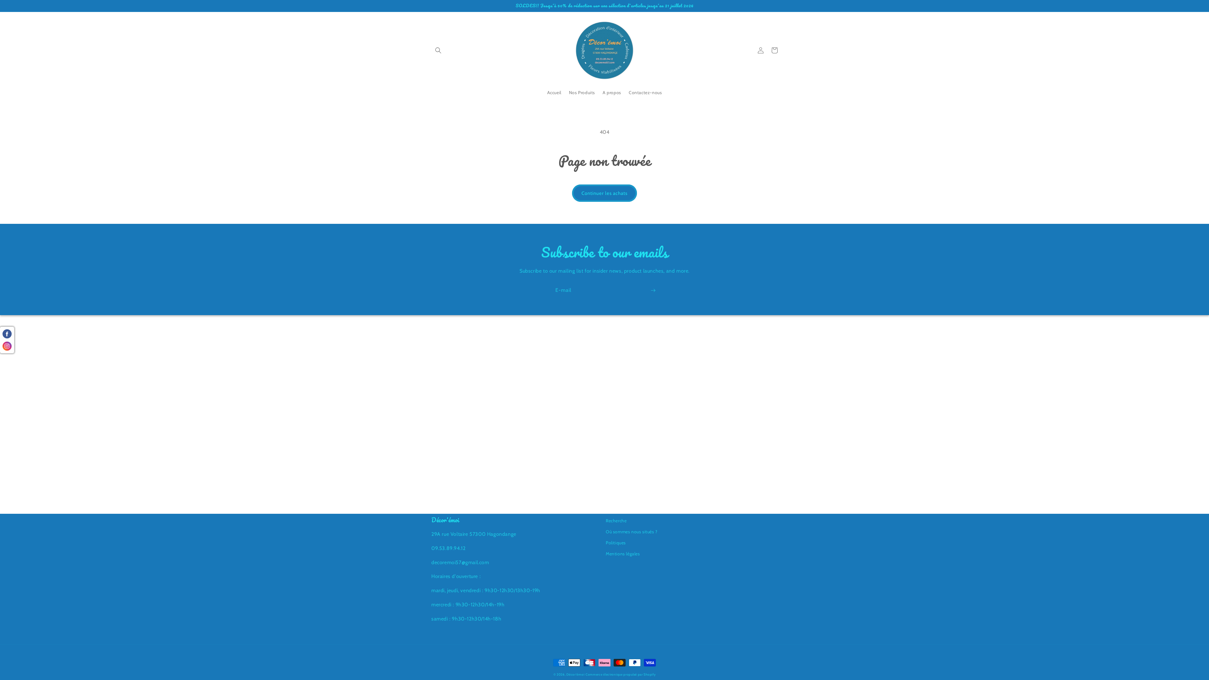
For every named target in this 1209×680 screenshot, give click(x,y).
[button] (438, 50)
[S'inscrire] (653, 290)
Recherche (616, 521)
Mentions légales (623, 554)
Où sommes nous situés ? (631, 532)
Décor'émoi (575, 674)
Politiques (616, 543)
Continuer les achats (604, 193)
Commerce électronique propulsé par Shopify (621, 674)
